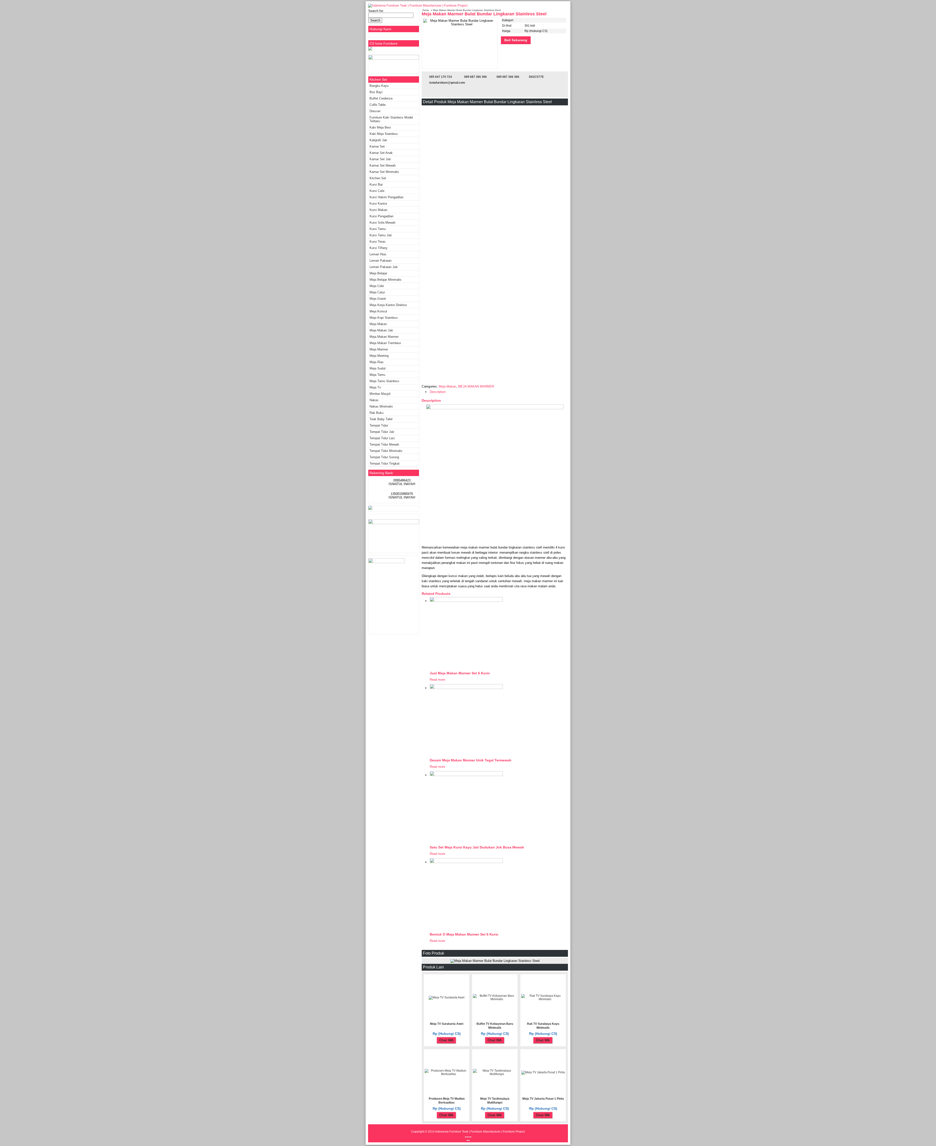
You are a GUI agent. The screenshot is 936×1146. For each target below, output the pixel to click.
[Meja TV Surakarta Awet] (446, 997)
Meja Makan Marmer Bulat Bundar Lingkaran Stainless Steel (484, 13)
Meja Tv (375, 387)
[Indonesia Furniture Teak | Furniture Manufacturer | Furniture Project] (418, 5)
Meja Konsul (378, 311)
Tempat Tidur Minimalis (386, 451)
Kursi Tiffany (379, 248)
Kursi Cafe (377, 191)
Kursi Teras (378, 241)
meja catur (377, 292)
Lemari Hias (378, 254)
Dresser (375, 111)
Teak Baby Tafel (381, 419)
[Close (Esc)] (465, 1136)
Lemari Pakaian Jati (384, 267)
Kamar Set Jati (380, 159)
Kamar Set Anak (381, 153)
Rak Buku (376, 413)
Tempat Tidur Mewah (384, 444)
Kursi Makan (378, 210)
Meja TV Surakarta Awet (446, 1024)
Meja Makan (447, 386)
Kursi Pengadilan (381, 216)
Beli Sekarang (515, 40)
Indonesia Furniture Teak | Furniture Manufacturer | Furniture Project (480, 1131)
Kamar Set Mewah (383, 165)
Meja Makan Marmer (384, 337)
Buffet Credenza (381, 98)
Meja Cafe (377, 286)
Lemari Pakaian (380, 260)
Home (425, 10)
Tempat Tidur (379, 425)
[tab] (498, 392)
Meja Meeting (379, 356)
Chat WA (446, 1040)
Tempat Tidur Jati (382, 432)
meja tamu (377, 375)
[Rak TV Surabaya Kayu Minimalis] (543, 999)
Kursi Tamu (378, 229)
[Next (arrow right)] (468, 1140)
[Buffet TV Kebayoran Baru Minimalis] (495, 999)
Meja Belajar (378, 273)
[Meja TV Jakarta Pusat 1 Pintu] (543, 1072)
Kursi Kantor (378, 203)
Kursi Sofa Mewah (382, 222)
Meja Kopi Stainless (384, 317)
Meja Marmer (379, 349)
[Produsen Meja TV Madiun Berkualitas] (446, 1074)
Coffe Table (378, 105)
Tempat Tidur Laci (382, 438)
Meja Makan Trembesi (385, 343)
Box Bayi (376, 92)
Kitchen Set (378, 178)
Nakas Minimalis (381, 406)
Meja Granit (378, 298)
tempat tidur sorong (384, 457)
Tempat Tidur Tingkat (385, 463)
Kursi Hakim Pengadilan (386, 197)
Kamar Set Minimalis (384, 172)
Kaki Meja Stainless (384, 134)
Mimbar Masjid (380, 394)
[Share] (467, 1136)
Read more (437, 679)
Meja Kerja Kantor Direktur (388, 305)
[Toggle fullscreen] (468, 1136)
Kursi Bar (376, 184)
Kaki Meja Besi (380, 127)
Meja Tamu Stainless (384, 381)
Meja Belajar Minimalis (385, 279)
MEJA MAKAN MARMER (476, 386)
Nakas (374, 400)
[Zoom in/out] (470, 1136)
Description (438, 392)
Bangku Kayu (379, 86)
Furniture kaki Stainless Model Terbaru (391, 119)
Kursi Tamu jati (381, 235)
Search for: (376, 11)
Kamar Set (377, 146)
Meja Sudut (378, 368)
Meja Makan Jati (381, 330)
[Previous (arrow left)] (467, 1140)
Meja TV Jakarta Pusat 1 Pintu (543, 1098)
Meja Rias (377, 362)
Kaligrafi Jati (378, 140)
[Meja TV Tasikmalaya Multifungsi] (495, 1074)
